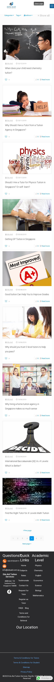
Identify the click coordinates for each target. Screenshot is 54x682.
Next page (26, 544)
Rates (23, 575)
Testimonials (23, 580)
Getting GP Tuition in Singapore (20, 239)
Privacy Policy (26, 672)
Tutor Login (39, 4)
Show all (45, 15)
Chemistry (38, 570)
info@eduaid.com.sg (11, 570)
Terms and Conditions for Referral (24, 617)
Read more (46, 80)
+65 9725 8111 (13, 561)
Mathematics (38, 595)
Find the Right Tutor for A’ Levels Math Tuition (27, 513)
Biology (38, 590)
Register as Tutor (23, 601)
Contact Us (23, 585)
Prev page (27, 530)
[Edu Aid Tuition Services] (11, 5)
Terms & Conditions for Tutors (26, 658)
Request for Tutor (24, 592)
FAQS (21, 608)
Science (38, 585)
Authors (28, 15)
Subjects (23, 570)
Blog (27, 608)
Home (23, 565)
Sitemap (26, 667)
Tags (18, 15)
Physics (38, 565)
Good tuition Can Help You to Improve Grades (27, 294)
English (38, 575)
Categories (8, 15)
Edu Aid (10, 64)
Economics (38, 580)
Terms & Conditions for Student (26, 662)
